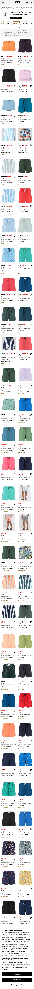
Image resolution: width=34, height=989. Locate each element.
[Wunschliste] (31, 2)
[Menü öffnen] (3, 2)
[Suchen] (7, 2)
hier (18, 35)
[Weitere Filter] (3, 23)
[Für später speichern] (14, 56)
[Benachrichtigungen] (27, 2)
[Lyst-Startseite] (17, 2)
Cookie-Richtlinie (25, 955)
